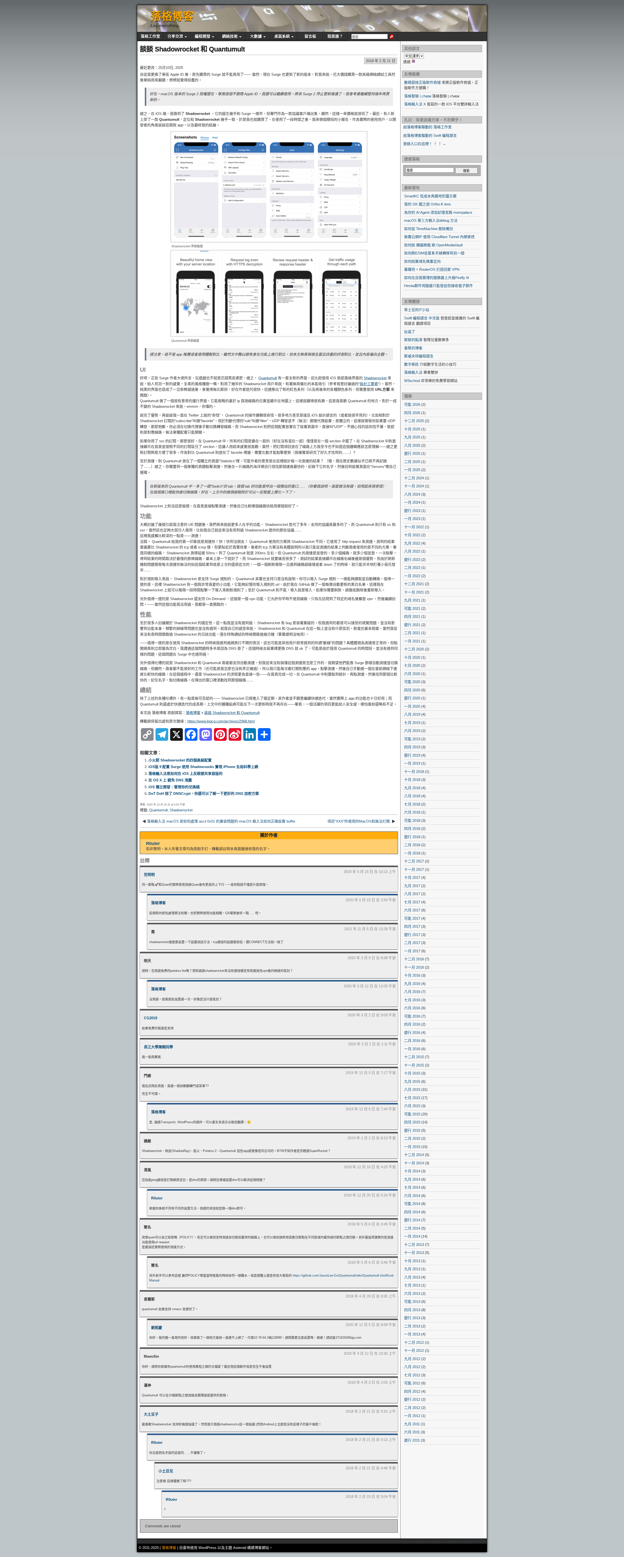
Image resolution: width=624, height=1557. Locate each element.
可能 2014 (412, 1204)
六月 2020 (412, 674)
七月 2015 (412, 1098)
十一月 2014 (414, 1163)
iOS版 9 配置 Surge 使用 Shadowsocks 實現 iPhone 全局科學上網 (203, 767)
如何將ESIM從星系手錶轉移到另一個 (434, 253)
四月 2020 (412, 690)
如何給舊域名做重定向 (422, 261)
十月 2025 (412, 429)
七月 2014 (412, 1187)
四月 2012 (412, 1391)
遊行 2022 (412, 559)
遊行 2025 (412, 453)
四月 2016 (412, 1024)
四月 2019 (412, 747)
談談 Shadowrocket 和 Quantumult (192, 49)
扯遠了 (409, 332)
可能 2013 (412, 1301)
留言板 (310, 36)
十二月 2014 (414, 1155)
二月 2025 (412, 462)
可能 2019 (412, 739)
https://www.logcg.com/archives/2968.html (221, 721)
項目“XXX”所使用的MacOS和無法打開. (359, 821)
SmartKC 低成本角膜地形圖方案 (430, 196)
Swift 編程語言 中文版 (421, 318)
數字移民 (411, 364)
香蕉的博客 (413, 348)
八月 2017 (412, 894)
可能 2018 (412, 820)
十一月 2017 (414, 869)
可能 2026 (412, 404)
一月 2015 (412, 1147)
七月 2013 (412, 1285)
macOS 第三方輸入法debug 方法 (431, 220)
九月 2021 (412, 600)
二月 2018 (412, 845)
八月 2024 (412, 494)
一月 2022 (412, 576)
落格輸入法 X (415, 104)
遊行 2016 (412, 1032)
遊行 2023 (412, 511)
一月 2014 (412, 1236)
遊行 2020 (412, 698)
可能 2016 (412, 1016)
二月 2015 (412, 1138)
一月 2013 (412, 1334)
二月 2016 (412, 1040)
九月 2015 (412, 1081)
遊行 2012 (412, 1399)
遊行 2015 (412, 1130)
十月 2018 (412, 780)
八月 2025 (412, 445)
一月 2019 (412, 763)
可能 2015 (412, 1114)
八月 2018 (412, 796)
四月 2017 (412, 926)
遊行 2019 (412, 755)
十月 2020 (412, 657)
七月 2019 (412, 723)
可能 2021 (412, 608)
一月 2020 (412, 706)
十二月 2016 (414, 959)
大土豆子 (151, 1414)
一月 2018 (412, 853)
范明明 (149, 874)
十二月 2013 (414, 1244)
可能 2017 (412, 918)
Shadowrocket (375, 378)
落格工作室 (150, 36)
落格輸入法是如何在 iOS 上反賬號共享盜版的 (185, 773)
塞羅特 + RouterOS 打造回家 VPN (431, 269)
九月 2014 (412, 1179)
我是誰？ (335, 36)
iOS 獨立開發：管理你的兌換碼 (174, 787)
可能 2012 (412, 1383)
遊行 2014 (412, 1220)
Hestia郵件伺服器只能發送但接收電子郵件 (438, 286)
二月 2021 (412, 633)
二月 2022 (412, 567)
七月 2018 (412, 804)
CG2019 (150, 1018)
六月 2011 (412, 1432)
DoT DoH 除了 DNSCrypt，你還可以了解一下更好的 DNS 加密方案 (203, 793)
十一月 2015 (414, 1065)
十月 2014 (412, 1171)
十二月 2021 (414, 584)
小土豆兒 (165, 1471)
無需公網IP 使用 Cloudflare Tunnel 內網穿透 (439, 237)
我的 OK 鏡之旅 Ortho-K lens (427, 204)
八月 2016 (412, 992)
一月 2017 (412, 951)
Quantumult (267, 378)
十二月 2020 (414, 649)
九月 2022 (412, 543)
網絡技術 (230, 36)
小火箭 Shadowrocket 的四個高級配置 (180, 760)
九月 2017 (412, 886)
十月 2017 (412, 877)
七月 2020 (412, 665)
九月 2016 (412, 984)
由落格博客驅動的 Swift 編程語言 (430, 135)
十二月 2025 (414, 421)
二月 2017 (412, 943)
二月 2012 (412, 1408)
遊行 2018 (412, 837)
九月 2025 (412, 437)
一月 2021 (412, 641)
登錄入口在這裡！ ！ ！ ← (424, 144)
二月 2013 (412, 1326)
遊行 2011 (412, 1440)
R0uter (153, 843)
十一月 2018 (414, 771)
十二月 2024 (414, 478)
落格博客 (172, 16)
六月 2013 (412, 1293)
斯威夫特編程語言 (418, 356)
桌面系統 (282, 36)
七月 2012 (412, 1375)
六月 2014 (412, 1196)
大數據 (256, 36)
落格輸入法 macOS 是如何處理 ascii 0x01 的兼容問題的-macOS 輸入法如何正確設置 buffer (221, 821)
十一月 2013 (414, 1253)
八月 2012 (412, 1367)
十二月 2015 (414, 1057)
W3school (412, 381)
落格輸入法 (413, 372)
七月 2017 (412, 902)
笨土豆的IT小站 (416, 310)
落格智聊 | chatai (417, 96)
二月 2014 (412, 1228)
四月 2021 (412, 616)
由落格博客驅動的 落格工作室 (427, 127)
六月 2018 (412, 812)
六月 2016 (412, 1008)
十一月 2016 (414, 967)
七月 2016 (412, 1000)
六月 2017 (412, 910)
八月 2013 (412, 1277)
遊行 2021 (412, 625)
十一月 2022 (414, 527)
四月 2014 (412, 1212)
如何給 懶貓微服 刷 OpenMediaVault (433, 245)
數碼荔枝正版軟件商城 (422, 82)
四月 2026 (412, 413)
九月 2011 (412, 1424)
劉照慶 (156, 1327)
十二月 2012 (414, 1342)
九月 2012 (412, 1359)
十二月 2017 (414, 861)
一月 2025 (412, 470)
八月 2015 (412, 1089)
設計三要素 (369, 384)
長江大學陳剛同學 (158, 1047)
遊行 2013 (412, 1318)
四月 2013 (412, 1310)
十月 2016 (412, 975)
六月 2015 (412, 1106)
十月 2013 (412, 1261)
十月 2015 (412, 1073)
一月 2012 (412, 1416)
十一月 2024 (414, 486)
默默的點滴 (413, 340)
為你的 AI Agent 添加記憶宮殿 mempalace (438, 212)
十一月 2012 (414, 1350)
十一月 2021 (414, 592)
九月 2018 (412, 788)
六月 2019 (412, 731)
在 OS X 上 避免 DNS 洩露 (170, 780)
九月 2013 (412, 1269)
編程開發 (202, 36)
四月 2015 (412, 1122)
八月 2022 (412, 551)
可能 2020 (412, 682)
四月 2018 (412, 828)
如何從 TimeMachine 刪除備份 (428, 229)
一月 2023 (412, 519)
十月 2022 (412, 535)
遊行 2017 (412, 935)
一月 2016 (412, 1049)
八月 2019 (412, 714)
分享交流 (175, 36)
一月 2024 (412, 502)
